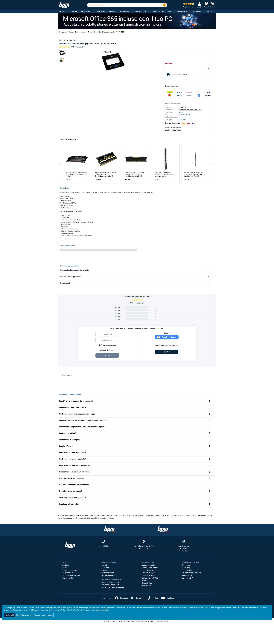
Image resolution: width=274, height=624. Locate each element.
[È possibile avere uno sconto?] (209, 491)
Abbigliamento (196, 11)
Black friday (186, 568)
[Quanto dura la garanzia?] (209, 504)
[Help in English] (188, 123)
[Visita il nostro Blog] (110, 529)
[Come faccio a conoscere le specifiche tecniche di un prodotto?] (209, 421)
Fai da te (73, 11)
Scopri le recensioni (188, 7)
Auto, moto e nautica (141, 11)
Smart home (100, 11)
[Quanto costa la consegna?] (209, 440)
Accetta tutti (9, 615)
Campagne (186, 565)
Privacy (144, 581)
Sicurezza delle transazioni (112, 585)
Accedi (104, 565)
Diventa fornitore (68, 578)
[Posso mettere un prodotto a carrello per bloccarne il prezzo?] (209, 427)
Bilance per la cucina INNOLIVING (190, 110)
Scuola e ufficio (124, 11)
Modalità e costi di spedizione (113, 587)
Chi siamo (65, 565)
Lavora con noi (67, 573)
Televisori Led (187, 575)
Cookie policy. (104, 610)
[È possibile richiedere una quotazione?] (209, 485)
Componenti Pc (188, 578)
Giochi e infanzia (158, 11)
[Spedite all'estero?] (209, 446)
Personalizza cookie (23, 615)
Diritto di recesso (148, 575)
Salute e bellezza (182, 11)
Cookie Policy (147, 583)
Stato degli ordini (108, 573)
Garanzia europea (148, 573)
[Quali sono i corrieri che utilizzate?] (209, 459)
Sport (169, 11)
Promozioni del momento (191, 573)
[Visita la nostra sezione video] (164, 529)
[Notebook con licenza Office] (137, 21)
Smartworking (187, 570)
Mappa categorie (148, 565)
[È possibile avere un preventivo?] (209, 478)
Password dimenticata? (107, 350)
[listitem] (77, 164)
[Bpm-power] (64, 5)
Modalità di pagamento (110, 582)
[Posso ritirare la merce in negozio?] (209, 453)
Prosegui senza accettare (43, 615)
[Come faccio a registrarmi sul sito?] (209, 408)
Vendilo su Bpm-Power (173, 130)
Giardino (112, 11)
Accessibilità (146, 586)
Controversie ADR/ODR (150, 578)
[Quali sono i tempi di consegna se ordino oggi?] (209, 414)
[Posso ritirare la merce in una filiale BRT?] (209, 466)
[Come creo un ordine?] (209, 433)
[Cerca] (164, 5)
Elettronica (62, 11)
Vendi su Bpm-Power (69, 570)
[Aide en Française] (193, 123)
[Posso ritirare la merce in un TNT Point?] (209, 472)
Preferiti (105, 570)
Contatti (65, 568)
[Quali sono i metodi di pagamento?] (209, 498)
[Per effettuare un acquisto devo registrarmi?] (209, 401)
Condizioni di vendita (150, 568)
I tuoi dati (105, 568)
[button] (61, 164)
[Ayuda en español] (183, 123)
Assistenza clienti (108, 575)
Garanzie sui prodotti (150, 570)
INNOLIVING (183, 107)
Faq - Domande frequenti (71, 575)
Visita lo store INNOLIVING (68, 40)
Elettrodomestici (86, 11)
